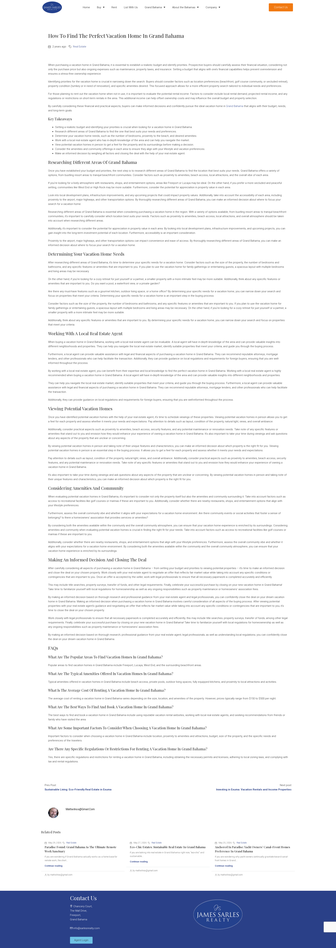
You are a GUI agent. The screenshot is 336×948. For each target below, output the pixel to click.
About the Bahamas (183, 7)
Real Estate (79, 46)
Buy (99, 7)
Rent (114, 7)
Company (211, 7)
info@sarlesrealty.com (86, 928)
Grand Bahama (153, 7)
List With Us (131, 7)
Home (86, 7)
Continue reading (53, 865)
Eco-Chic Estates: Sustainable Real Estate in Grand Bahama (167, 847)
